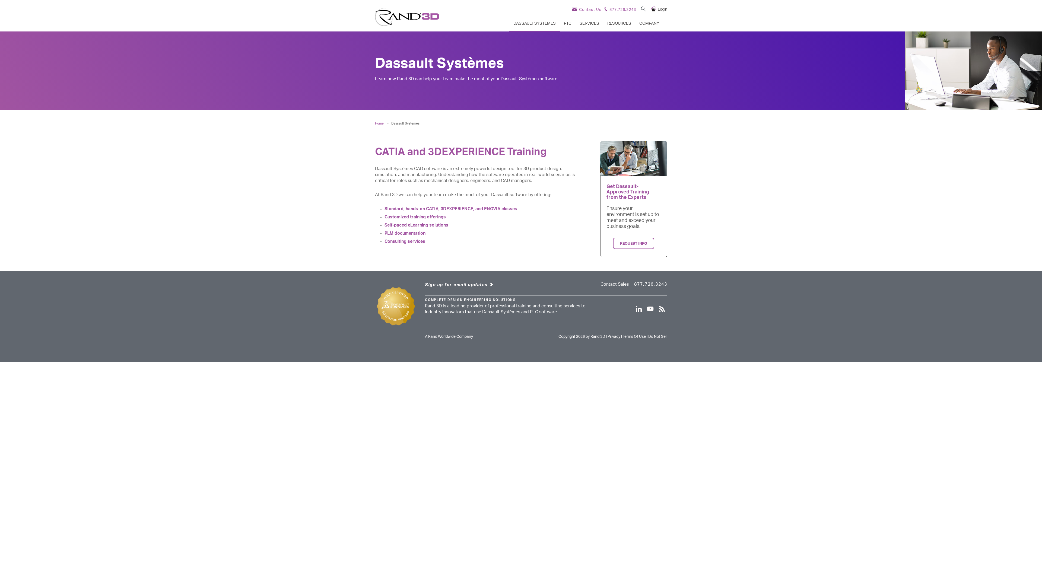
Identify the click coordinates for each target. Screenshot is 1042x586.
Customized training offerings (415, 217)
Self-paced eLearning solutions (416, 225)
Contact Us (590, 10)
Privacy (614, 337)
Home (379, 123)
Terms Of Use (634, 337)
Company (649, 23)
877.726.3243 (622, 10)
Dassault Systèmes (534, 23)
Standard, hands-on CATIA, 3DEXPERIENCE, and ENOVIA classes (451, 209)
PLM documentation (405, 233)
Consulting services (405, 241)
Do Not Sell (657, 337)
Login (662, 9)
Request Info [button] (633, 243)
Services (589, 23)
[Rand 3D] (407, 17)
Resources (619, 23)
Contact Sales (615, 284)
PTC (567, 23)
